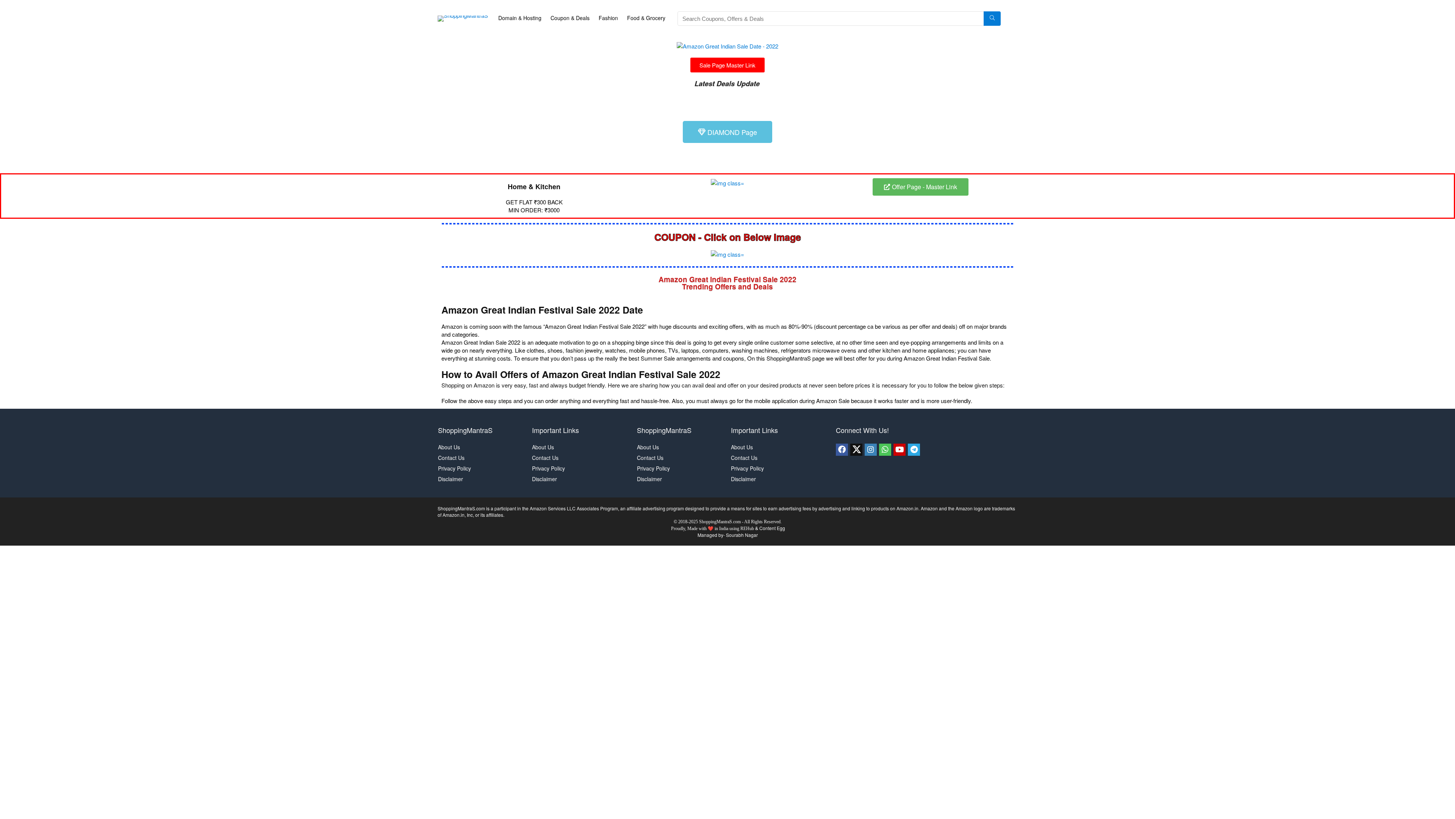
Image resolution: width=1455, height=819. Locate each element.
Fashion (608, 18)
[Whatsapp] (885, 450)
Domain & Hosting (519, 18)
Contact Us (451, 457)
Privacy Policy (454, 468)
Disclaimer (450, 479)
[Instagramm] (871, 450)
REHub (747, 528)
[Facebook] (842, 450)
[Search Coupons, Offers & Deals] (992, 18)
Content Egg (772, 528)
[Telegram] (914, 450)
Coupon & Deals (570, 18)
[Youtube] (899, 450)
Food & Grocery (646, 18)
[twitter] (856, 450)
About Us (449, 447)
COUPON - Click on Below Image (727, 237)
